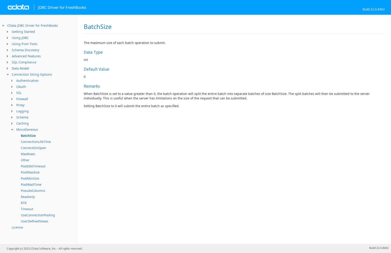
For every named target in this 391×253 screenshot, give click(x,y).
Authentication (27, 80)
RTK (24, 203)
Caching (22, 123)
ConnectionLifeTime (36, 142)
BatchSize (28, 135)
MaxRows (28, 154)
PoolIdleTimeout (33, 166)
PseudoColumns (33, 190)
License (17, 227)
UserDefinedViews (34, 221)
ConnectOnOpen (33, 148)
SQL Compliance (24, 62)
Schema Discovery (25, 50)
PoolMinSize (30, 178)
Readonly (28, 197)
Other (25, 160)
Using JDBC (20, 38)
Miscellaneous (27, 129)
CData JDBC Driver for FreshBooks (32, 25)
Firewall (22, 99)
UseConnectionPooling (38, 215)
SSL (18, 93)
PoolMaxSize (30, 172)
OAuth (21, 86)
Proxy (20, 105)
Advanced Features (26, 56)
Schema (22, 117)
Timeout (27, 209)
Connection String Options (32, 74)
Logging (22, 111)
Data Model (20, 68)
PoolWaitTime (31, 184)
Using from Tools (24, 44)
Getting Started (23, 31)
